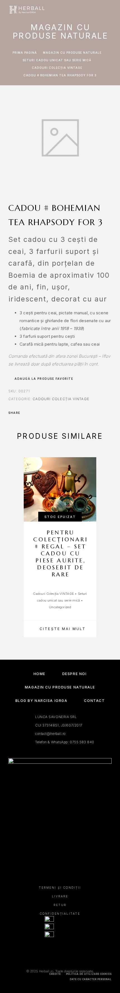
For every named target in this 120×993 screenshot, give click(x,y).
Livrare (60, 896)
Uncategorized (60, 607)
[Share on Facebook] (26, 412)
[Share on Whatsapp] (48, 412)
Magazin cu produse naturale (72, 52)
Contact (94, 701)
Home (39, 674)
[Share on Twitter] (33, 412)
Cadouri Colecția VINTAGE (57, 67)
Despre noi (74, 674)
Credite (55, 974)
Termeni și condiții (60, 887)
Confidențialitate (60, 913)
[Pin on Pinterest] (40, 412)
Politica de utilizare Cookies (89, 974)
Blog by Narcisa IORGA (41, 701)
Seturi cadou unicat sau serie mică (57, 60)
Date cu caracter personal (91, 979)
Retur (60, 905)
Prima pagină (25, 52)
